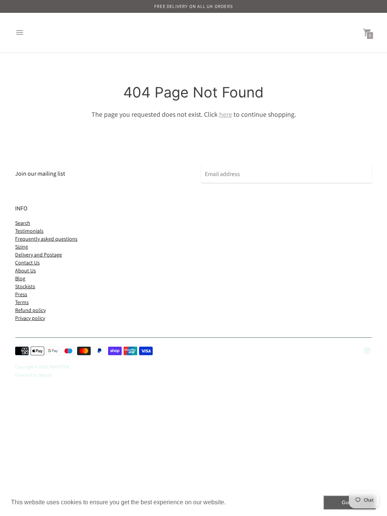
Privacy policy (30, 318)
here (225, 114)
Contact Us (27, 262)
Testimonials (29, 230)
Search (22, 222)
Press (21, 294)
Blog (20, 278)
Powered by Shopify (34, 375)
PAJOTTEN (59, 366)
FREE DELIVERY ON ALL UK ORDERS (193, 6)
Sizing (21, 246)
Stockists (25, 286)
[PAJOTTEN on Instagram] (367, 350)
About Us (25, 270)
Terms (22, 302)
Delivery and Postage (38, 254)
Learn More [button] (243, 502)
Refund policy (30, 310)
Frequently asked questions (46, 238)
